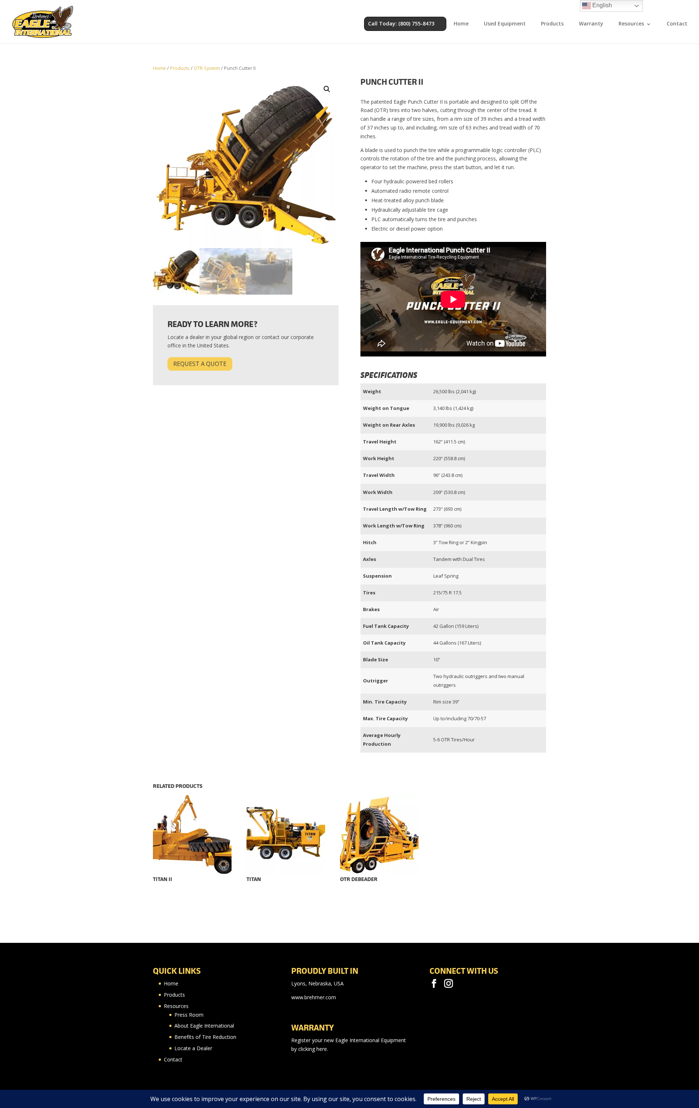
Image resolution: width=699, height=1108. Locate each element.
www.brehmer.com (313, 997)
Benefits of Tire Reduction (205, 1036)
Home (461, 24)
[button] (326, 89)
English (601, 5)
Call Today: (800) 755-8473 (401, 23)
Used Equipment (505, 24)
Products (552, 24)
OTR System (207, 68)
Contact (677, 24)
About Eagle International (204, 1025)
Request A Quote (199, 364)
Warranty (591, 24)
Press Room (189, 1014)
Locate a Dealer (193, 1048)
